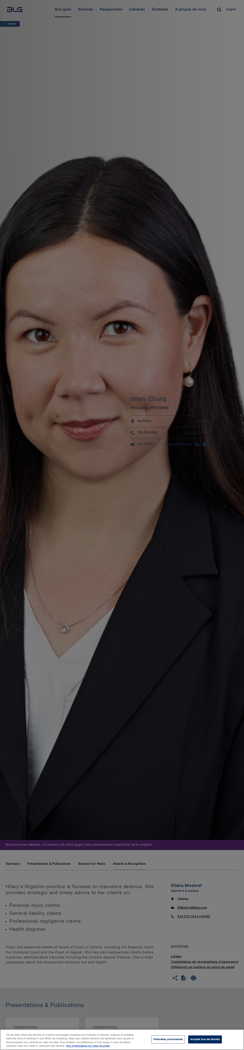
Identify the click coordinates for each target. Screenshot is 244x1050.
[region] (122, 1039)
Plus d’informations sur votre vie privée (88, 1046)
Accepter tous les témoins (205, 1039)
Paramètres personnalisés (168, 1039)
